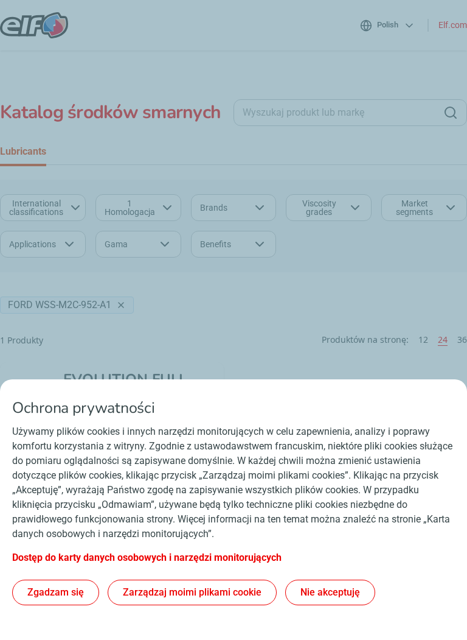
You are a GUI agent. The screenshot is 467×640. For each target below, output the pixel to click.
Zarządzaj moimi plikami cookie (192, 592)
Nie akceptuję (330, 592)
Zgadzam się (55, 592)
